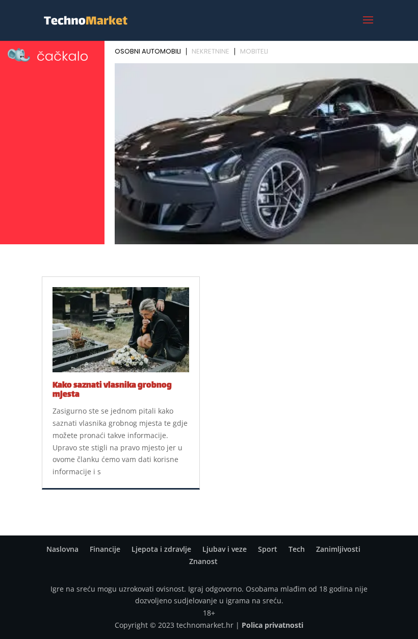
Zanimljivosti (338, 549)
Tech (297, 549)
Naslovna (62, 549)
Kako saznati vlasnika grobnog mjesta (112, 390)
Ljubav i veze (224, 549)
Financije (105, 549)
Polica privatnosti (272, 625)
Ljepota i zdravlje (161, 549)
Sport (267, 549)
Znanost (203, 561)
